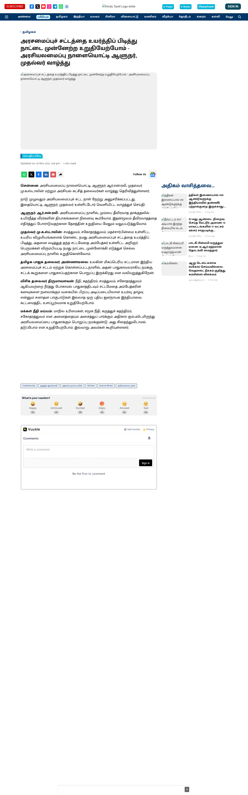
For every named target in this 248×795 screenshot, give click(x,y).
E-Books (185, 7)
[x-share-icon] (31, 176)
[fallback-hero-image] (174, 200)
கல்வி (216, 17)
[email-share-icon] (53, 176)
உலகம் (94, 17)
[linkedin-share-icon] (46, 176)
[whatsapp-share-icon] (24, 176)
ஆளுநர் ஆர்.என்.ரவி (48, 385)
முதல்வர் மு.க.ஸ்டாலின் (72, 385)
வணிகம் (150, 17)
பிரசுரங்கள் (206, 7)
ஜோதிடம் (185, 17)
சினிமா (110, 17)
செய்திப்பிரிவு (32, 156)
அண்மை (24, 17)
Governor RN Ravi (106, 385)
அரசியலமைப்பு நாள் (126, 385)
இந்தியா (78, 17)
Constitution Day (29, 385)
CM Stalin (90, 385)
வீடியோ (167, 17)
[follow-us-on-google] (152, 174)
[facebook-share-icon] (39, 176)
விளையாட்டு (129, 17)
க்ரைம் (201, 17)
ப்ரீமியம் (43, 17)
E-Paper (168, 7)
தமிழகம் (62, 17)
